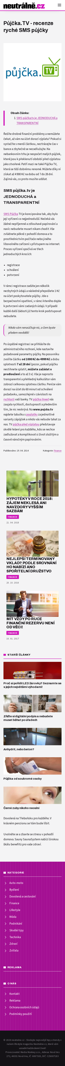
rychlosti (9, 399)
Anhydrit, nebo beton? (18, 749)
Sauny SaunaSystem (27, 839)
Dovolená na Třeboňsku (18, 818)
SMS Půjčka (10, 214)
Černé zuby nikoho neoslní (21, 808)
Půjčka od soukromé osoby (22, 778)
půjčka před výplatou (26, 424)
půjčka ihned (41, 399)
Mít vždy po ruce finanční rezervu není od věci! (30, 623)
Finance (58, 450)
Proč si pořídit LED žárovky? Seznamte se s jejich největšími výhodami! (32, 685)
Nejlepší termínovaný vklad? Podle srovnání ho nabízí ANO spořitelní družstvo (31, 565)
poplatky (32, 414)
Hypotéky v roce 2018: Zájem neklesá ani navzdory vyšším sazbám (29, 505)
